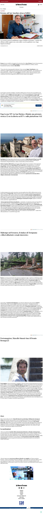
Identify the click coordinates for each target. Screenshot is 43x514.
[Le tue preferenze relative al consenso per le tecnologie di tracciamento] (41, 512)
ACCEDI (40, 4)
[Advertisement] (8, 55)
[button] (21, 473)
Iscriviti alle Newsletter (4, 1)
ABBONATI (40, 1)
